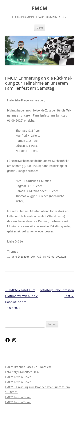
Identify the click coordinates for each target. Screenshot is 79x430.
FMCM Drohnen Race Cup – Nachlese (28, 367)
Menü (39, 27)
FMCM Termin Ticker (18, 377)
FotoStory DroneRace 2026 (22, 372)
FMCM (39, 8)
